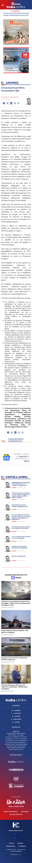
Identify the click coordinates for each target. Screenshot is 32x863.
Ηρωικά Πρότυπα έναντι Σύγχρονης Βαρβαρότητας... (20, 505)
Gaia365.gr (20, 843)
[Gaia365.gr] (16, 778)
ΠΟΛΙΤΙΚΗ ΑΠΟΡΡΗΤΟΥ (16, 814)
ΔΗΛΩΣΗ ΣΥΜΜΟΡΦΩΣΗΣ (10, 811)
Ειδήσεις (26, 461)
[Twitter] (8, 103)
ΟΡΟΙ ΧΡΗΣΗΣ (25, 811)
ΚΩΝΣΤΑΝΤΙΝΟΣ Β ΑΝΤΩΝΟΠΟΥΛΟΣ (15, 440)
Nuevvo (19, 854)
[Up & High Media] (16, 803)
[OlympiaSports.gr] (16, 770)
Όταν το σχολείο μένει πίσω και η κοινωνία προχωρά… (21, 537)
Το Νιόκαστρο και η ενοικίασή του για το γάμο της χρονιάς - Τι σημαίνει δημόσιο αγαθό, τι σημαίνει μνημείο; (21, 495)
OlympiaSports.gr (10, 846)
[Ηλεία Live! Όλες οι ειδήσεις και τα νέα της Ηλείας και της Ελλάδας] (16, 5)
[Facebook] (4, 103)
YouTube (17, 716)
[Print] (18, 103)
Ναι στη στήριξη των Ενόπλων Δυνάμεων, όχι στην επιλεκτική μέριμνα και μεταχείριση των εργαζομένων (21, 517)
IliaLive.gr (11, 843)
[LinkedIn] (11, 103)
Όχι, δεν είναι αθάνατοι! (19, 556)
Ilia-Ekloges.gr (22, 846)
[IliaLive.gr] (16, 761)
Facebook (17, 710)
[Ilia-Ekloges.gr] (16, 786)
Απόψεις (12, 83)
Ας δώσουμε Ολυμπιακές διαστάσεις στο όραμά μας (19, 547)
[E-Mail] (15, 103)
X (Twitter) (17, 713)
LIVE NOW (16, 11)
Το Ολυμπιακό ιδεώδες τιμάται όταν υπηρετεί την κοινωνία (21, 527)
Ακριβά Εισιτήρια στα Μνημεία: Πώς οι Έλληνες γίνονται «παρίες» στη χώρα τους (21, 483)
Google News (23, 456)
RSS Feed (17, 722)
